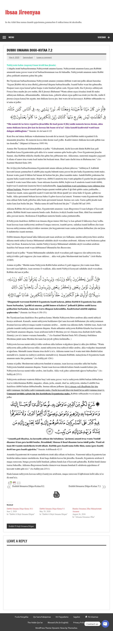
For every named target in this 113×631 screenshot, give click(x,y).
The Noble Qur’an (35, 622)
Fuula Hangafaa (21, 617)
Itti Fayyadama (62, 617)
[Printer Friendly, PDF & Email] (14, 483)
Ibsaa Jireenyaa (22, 12)
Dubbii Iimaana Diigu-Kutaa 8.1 (28, 486)
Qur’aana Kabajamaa (42, 617)
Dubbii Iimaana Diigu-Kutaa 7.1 (85, 486)
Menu (11, 37)
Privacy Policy (79, 622)
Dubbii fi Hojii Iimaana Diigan (21, 526)
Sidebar (102, 37)
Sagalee (76, 617)
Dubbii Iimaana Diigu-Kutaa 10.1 (20, 508)
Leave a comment (44, 57)
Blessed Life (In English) (58, 622)
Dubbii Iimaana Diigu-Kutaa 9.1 (52, 508)
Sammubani (28, 57)
